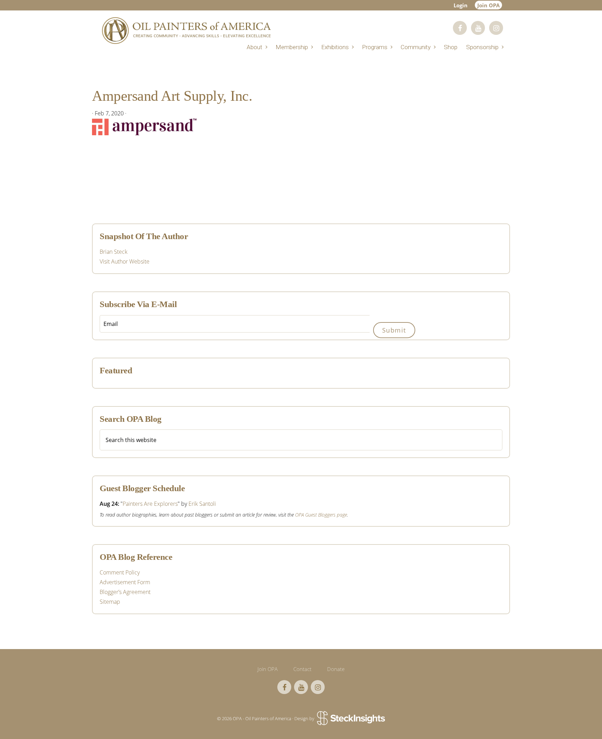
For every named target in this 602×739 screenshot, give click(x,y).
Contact (302, 668)
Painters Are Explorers (150, 504)
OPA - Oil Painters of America (186, 30)
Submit (394, 330)
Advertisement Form (125, 582)
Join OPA (488, 5)
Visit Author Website (124, 261)
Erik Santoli (202, 504)
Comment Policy (120, 572)
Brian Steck (114, 252)
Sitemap (110, 601)
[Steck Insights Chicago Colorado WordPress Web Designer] (350, 719)
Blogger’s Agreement (125, 592)
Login (461, 5)
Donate (336, 668)
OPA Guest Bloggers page (321, 514)
